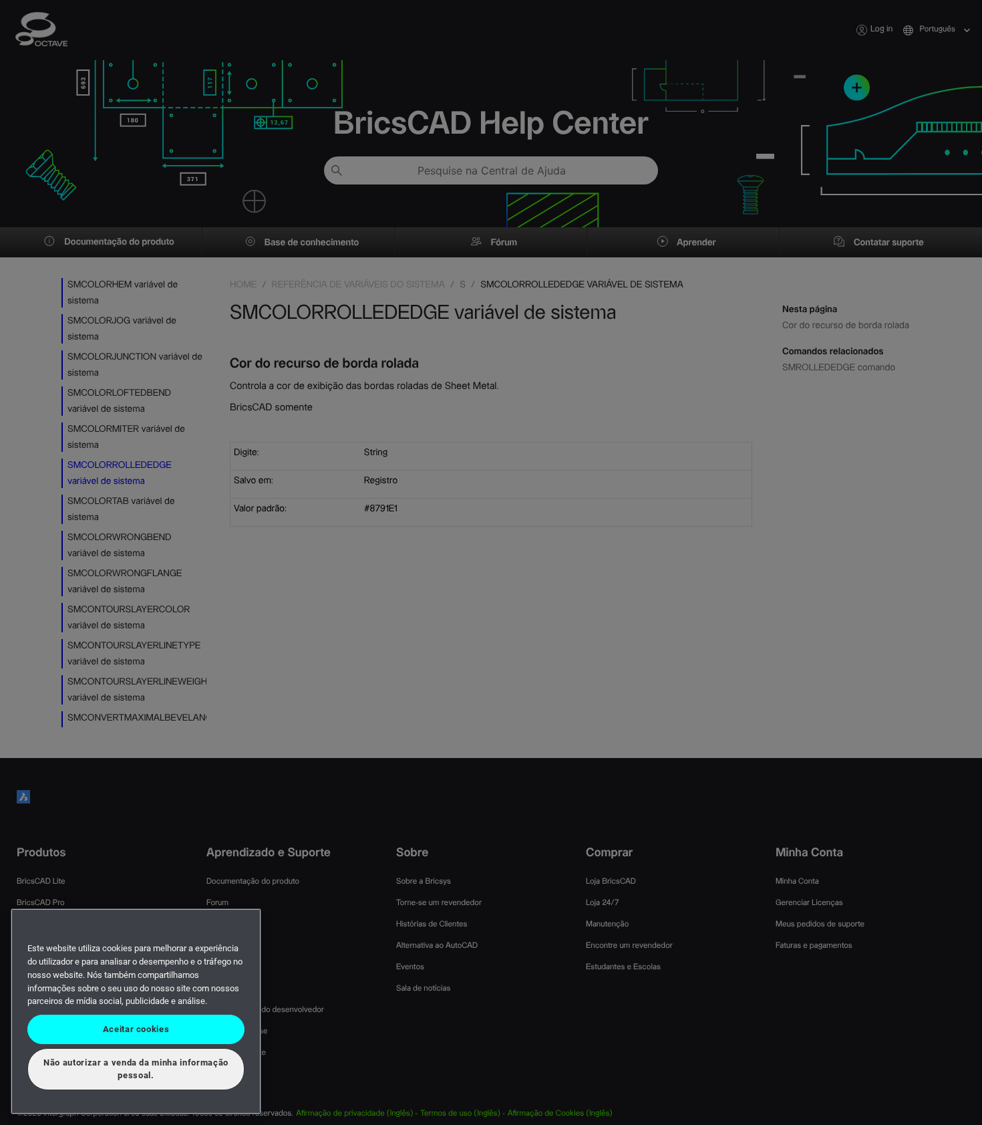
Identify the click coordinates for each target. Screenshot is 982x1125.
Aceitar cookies (136, 1029)
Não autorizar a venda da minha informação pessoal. (135, 1068)
